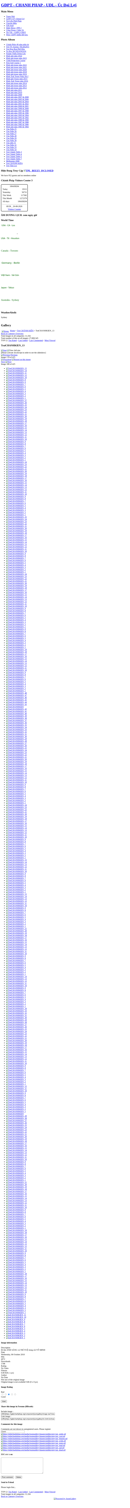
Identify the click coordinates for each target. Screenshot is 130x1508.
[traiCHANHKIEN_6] (15, 1326)
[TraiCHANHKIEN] (15, 707)
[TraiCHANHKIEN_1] (16, 398)
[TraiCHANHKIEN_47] (16, 695)
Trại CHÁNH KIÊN (25, 331)
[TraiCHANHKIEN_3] (16, 393)
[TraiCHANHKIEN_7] (16, 384)
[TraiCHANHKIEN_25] (16, 405)
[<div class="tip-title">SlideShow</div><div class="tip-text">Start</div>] (4, 350)
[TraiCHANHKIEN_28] (16, 741)
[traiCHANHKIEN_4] (15, 1331)
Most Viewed (50, 340)
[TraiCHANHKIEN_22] (16, 412)
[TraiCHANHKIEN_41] (16, 711)
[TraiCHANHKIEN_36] (16, 723)
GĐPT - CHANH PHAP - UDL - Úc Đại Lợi (39, 5)
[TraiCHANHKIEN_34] (16, 727)
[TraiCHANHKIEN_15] (16, 368)
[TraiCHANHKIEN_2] (16, 396)
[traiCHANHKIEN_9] (15, 1319)
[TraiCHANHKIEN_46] (16, 698)
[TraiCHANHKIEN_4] (16, 391)
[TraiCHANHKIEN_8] (16, 380)
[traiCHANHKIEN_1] (15, 1338)
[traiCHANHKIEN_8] (15, 1322)
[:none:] (33, 1443)
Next (3, 362)
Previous (14, 355)
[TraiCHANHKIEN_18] (16, 421)
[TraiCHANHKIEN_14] (16, 371)
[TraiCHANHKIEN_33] (16, 730)
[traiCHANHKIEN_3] (15, 1333)
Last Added (23, 340)
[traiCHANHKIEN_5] (15, 1329)
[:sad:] (32, 1448)
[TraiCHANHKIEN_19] (16, 419)
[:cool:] (33, 1436)
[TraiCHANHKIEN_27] (16, 400)
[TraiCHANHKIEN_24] (16, 407)
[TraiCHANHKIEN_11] (16, 373)
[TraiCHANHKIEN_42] (16, 709)
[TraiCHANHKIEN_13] (16, 432)
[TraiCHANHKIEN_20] (16, 416)
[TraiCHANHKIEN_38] (16, 718)
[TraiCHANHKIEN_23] (16, 409)
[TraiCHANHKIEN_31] (16, 734)
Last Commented (36, 340)
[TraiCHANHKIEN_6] (16, 387)
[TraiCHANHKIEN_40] (16, 714)
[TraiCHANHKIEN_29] (16, 739)
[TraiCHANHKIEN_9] (16, 382)
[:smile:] (33, 1434)
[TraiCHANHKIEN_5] (16, 389)
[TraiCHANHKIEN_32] (16, 732)
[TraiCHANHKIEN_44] (16, 702)
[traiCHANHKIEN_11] (16, 1315)
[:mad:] (33, 1445)
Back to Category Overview (12, 334)
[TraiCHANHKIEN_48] (16, 693)
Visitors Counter (14, 209)
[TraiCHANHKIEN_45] (16, 700)
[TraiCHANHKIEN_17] (16, 423)
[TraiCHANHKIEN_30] (16, 736)
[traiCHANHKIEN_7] (15, 1324)
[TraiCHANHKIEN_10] (16, 377)
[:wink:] (33, 1441)
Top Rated (12, 340)
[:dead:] (33, 1450)
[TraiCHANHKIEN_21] (16, 414)
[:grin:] (34, 1439)
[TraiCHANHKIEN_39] (16, 716)
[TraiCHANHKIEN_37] (16, 720)
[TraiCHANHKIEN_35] (16, 725)
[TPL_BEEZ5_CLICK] (38, 170)
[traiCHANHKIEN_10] (16, 1317)
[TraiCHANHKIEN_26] (16, 403)
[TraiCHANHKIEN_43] (16, 704)
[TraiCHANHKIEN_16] (16, 425)
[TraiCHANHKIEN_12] (16, 375)
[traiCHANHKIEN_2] (15, 1335)
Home (12, 331)
